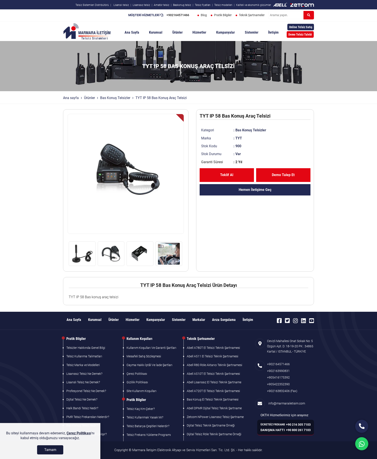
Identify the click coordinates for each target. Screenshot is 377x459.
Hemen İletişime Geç (255, 190)
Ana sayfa (71, 98)
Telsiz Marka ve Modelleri (83, 365)
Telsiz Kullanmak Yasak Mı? (145, 417)
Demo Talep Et (283, 175)
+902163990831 (278, 371)
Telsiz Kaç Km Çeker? (141, 409)
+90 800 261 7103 (298, 430)
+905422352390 (278, 384)
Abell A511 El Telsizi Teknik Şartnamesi (212, 356)
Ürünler (177, 32)
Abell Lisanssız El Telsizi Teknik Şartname (214, 382)
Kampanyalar (225, 32)
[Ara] (308, 15)
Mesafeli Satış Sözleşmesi (144, 356)
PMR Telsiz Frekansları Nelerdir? (87, 417)
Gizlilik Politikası (137, 382)
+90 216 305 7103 (298, 424)
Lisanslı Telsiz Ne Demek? (83, 382)
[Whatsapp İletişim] (361, 443)
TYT (238, 138)
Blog (204, 15)
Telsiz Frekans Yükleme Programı (149, 435)
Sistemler (251, 32)
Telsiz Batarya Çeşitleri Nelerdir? (148, 426)
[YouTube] (311, 320)
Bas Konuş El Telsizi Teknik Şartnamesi (212, 399)
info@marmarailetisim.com (286, 403)
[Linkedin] (303, 320)
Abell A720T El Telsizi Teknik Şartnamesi (213, 391)
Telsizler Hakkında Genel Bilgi (85, 347)
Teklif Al (226, 175)
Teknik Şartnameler (252, 15)
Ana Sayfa (132, 32)
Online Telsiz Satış (300, 27)
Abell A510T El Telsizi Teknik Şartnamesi (213, 373)
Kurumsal (155, 32)
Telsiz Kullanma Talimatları (84, 356)
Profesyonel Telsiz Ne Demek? (86, 391)
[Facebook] (279, 320)
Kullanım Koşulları (139, 339)
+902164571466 (177, 15)
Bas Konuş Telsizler (115, 98)
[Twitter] (287, 320)
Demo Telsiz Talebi (300, 34)
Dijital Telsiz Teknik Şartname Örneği (211, 425)
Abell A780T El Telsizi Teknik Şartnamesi (213, 347)
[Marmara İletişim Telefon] (361, 426)
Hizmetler (199, 32)
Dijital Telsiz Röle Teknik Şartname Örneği (214, 434)
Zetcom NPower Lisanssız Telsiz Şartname (215, 417)
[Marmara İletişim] (87, 31)
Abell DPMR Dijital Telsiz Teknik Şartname (214, 408)
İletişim (273, 32)
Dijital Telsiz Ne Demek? (81, 399)
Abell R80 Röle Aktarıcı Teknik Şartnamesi (214, 365)
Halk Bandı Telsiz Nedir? (82, 408)
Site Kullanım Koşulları (141, 391)
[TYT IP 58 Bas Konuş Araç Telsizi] (126, 174)
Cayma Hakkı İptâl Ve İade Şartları (149, 365)
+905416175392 (278, 377)
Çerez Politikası (137, 373)
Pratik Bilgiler (223, 15)
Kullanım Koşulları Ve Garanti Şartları (151, 347)
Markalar (198, 320)
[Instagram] (295, 320)
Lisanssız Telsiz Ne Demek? (84, 373)
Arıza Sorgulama (224, 320)
